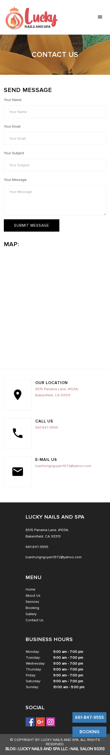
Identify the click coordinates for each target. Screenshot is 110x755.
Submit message (31, 225)
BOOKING (90, 732)
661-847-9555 (89, 717)
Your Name (12, 100)
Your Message (15, 180)
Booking (32, 608)
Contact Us (34, 620)
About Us (33, 595)
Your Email (12, 126)
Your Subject (14, 153)
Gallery (31, 614)
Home (30, 589)
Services (32, 601)
